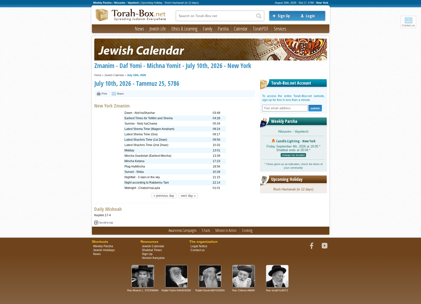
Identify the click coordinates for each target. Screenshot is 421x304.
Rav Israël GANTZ (277, 290)
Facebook (311, 246)
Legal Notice (199, 246)
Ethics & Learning (184, 28)
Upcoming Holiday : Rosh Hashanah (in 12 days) (170, 2)
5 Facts (206, 230)
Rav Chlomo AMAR (243, 290)
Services (280, 28)
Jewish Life (157, 28)
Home (97, 75)
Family (207, 28)
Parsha (223, 28)
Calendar (241, 28)
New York (322, 2)
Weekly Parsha (284, 121)
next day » (188, 195)
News (139, 28)
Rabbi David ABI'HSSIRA (210, 290)
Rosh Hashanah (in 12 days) (293, 189)
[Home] (131, 15)
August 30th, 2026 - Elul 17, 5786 (294, 2)
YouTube (324, 246)
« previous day (163, 195)
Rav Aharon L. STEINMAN (142, 290)
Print (104, 93)
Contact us (408, 25)
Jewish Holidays (104, 250)
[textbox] (220, 16)
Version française (153, 258)
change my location (293, 155)
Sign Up (284, 16)
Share (120, 93)
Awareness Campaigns (182, 230)
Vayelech (301, 131)
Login (310, 16)
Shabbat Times (152, 250)
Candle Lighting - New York (296, 141)
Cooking (247, 230)
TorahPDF (260, 28)
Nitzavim (284, 131)
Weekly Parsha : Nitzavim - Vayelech (116, 2)
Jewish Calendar (114, 75)
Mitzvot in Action (226, 230)
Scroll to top (106, 222)
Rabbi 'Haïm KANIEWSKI (176, 290)
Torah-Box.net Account (291, 83)
